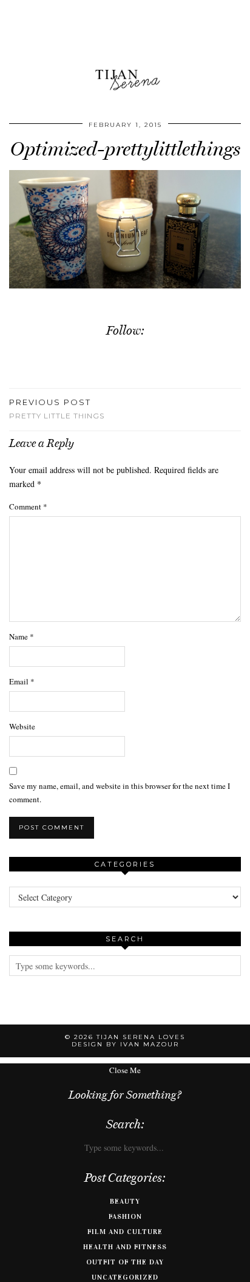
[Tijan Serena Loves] (125, 49)
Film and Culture (125, 1231)
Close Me (125, 1070)
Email (22, 681)
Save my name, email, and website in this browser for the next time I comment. (119, 792)
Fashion (125, 1216)
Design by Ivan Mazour (125, 1044)
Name (21, 636)
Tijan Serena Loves (140, 1037)
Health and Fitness (125, 1247)
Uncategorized (125, 1277)
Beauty (125, 1201)
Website (22, 726)
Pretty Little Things (56, 408)
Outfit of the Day (125, 1262)
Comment (28, 506)
